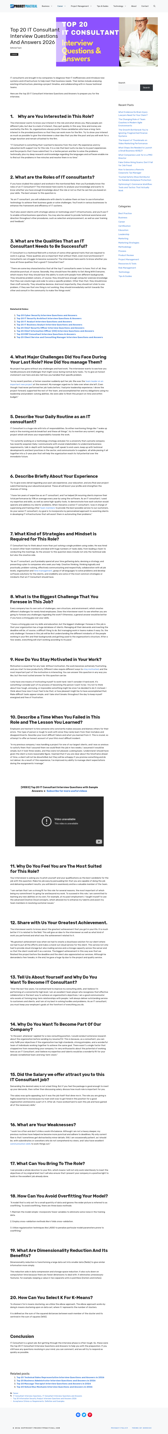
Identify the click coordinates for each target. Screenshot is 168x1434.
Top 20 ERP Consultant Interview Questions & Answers (46, 334)
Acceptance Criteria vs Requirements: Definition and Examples (38, 1401)
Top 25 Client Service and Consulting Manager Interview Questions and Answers (59, 337)
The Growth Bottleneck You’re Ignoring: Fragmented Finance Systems (133, 133)
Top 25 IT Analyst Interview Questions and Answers (44, 321)
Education (123, 230)
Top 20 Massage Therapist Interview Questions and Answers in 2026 (53, 1383)
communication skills (20, 1144)
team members (47, 508)
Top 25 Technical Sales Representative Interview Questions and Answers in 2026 (60, 1377)
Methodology (124, 247)
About (134, 6)
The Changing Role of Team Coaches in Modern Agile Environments (131, 122)
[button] (154, 6)
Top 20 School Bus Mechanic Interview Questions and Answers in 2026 (54, 1387)
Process (122, 251)
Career (60, 6)
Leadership (123, 234)
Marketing (123, 238)
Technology (118, 6)
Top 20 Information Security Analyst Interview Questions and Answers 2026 (44, 1398)
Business (45, 6)
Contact (145, 6)
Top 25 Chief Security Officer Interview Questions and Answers (50, 328)
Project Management (80, 6)
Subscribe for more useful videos (67, 790)
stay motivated (91, 669)
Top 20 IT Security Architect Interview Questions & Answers (49, 318)
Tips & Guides (102, 6)
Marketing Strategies (128, 242)
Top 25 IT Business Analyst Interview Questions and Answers (49, 324)
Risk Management (127, 268)
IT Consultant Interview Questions (27, 1396)
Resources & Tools (127, 263)
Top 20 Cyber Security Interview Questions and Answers (46, 315)
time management (43, 570)
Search (121, 83)
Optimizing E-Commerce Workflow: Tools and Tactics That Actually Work (135, 187)
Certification (124, 226)
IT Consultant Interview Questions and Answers (62, 1396)
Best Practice (125, 213)
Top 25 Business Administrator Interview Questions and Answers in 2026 (55, 1380)
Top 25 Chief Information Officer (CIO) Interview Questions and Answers (55, 331)
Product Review (126, 255)
